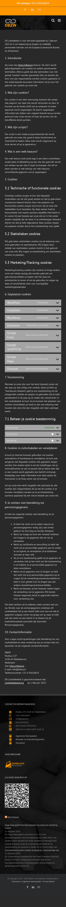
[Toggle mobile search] (53, 20)
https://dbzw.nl (25, 65)
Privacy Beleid (48, 881)
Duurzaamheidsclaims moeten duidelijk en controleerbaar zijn (32, 850)
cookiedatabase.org (14, 682)
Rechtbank (13, 817)
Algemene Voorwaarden (26, 736)
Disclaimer (20, 743)
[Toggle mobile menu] (59, 20)
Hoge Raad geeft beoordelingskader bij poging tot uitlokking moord (31, 827)
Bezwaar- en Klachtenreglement (30, 739)
